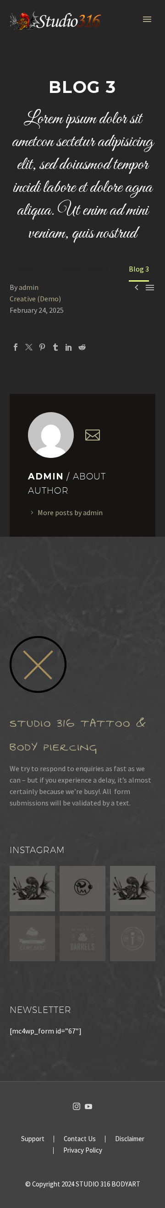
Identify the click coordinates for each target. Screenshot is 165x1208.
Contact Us (80, 1139)
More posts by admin (70, 512)
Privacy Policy (82, 1150)
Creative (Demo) (35, 298)
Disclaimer (129, 1139)
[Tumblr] (55, 347)
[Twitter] (29, 347)
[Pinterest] (42, 347)
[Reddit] (82, 347)
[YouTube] (88, 1106)
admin (28, 287)
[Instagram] (76, 1106)
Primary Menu (147, 19)
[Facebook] (15, 347)
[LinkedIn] (68, 347)
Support (32, 1139)
